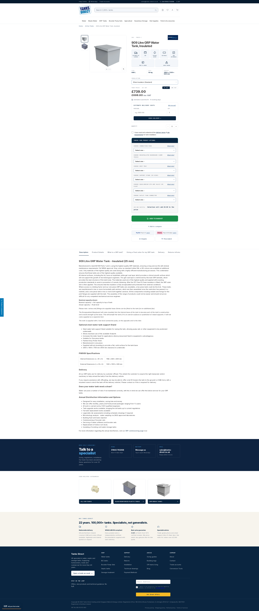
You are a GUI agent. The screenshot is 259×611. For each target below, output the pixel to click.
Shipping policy (160, 608)
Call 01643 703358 (168, 1)
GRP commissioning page (134, 431)
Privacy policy (149, 608)
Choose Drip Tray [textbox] (155, 166)
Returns (127, 561)
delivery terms (161, 132)
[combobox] (126, 10)
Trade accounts (175, 564)
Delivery (127, 557)
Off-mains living (152, 564)
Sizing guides (152, 557)
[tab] (84, 38)
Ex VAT (166, 87)
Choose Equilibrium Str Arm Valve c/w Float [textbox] (155, 185)
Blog (148, 568)
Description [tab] (83, 252)
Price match (168, 239)
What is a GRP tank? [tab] (115, 252)
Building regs (151, 561)
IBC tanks (104, 561)
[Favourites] (168, 10)
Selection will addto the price (154, 208)
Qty (169, 108)
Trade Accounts (104, 1)
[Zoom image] (123, 69)
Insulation (136, 78)
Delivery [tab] (161, 252)
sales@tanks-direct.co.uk (149, 1)
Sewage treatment (108, 572)
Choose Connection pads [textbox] (155, 146)
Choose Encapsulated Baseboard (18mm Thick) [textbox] (155, 156)
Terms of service (182, 608)
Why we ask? (172, 105)
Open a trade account (83, 573)
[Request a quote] (163, 10)
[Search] (156, 10)
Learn (148, 232)
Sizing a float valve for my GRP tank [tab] (140, 252)
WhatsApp (94, 1)
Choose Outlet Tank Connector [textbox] (155, 195)
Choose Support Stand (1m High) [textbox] (155, 175)
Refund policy (171, 608)
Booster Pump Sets (108, 564)
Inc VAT (174, 87)
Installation (128, 564)
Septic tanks (105, 568)
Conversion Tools (176, 568)
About (172, 557)
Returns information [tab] (175, 252)
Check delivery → (155, 118)
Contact (172, 561)
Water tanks (105, 557)
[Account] (172, 10)
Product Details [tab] (98, 252)
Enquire (144, 239)
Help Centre (83, 1)
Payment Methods (130, 572)
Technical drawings (131, 568)
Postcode (136, 108)
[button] (177, 10)
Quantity (134, 126)
